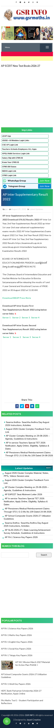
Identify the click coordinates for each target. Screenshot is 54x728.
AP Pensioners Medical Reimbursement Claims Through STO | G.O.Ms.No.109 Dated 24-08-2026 (29, 454)
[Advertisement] (27, 97)
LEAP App (6, 136)
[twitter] (28, 2)
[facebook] (16, 2)
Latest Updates (36, 209)
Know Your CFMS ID (10, 162)
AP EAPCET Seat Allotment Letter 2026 (23, 494)
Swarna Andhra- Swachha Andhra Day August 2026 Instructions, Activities (27, 423)
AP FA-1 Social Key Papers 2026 (16, 648)
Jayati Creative (34, 719)
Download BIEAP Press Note (16, 298)
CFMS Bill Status (9, 167)
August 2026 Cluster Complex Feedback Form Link (27, 430)
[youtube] (24, 2)
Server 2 (16, 317)
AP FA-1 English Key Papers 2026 (16, 642)
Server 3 (26, 317)
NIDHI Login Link (9, 171)
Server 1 (6, 317)
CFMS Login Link (9, 175)
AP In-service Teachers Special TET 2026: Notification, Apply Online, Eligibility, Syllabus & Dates (27, 445)
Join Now (45, 180)
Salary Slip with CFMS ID (12, 158)
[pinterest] (37, 2)
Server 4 (35, 317)
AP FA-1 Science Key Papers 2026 (21, 537)
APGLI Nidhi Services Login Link (16, 154)
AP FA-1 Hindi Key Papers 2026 (15, 684)
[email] (33, 723)
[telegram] (20, 2)
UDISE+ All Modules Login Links (15, 140)
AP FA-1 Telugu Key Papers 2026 (16, 655)
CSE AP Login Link (10, 145)
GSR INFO (29, 715)
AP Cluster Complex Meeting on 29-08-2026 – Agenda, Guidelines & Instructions (27, 437)
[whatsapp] (33, 2)
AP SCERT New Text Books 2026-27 (20, 65)
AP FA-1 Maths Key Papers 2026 (16, 635)
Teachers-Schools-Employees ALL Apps (19, 149)
